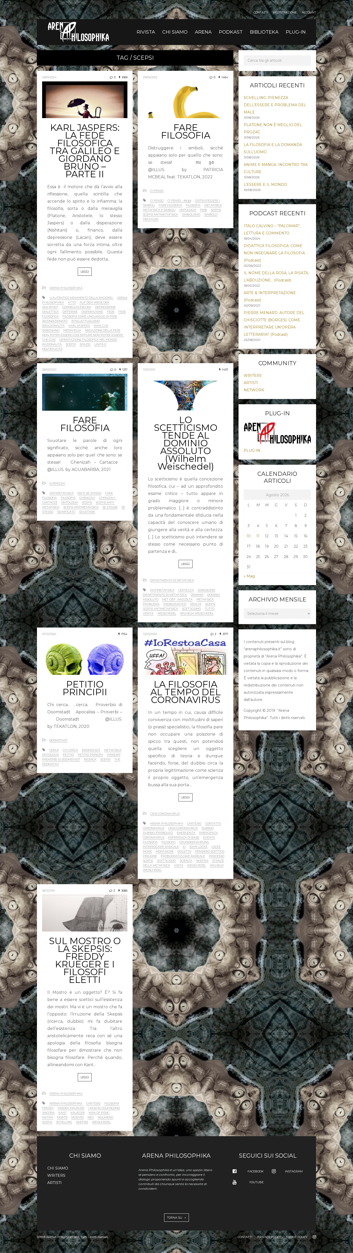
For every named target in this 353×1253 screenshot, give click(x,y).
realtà (195, 604)
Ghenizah (57, 483)
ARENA (203, 32)
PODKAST (231, 32)
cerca (54, 750)
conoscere (206, 590)
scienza (186, 860)
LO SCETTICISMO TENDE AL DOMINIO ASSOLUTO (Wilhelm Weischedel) (185, 443)
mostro (77, 1117)
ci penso (157, 200)
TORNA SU (175, 1217)
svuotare (87, 512)
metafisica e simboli (159, 210)
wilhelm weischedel (196, 613)
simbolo (210, 214)
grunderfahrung (194, 842)
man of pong (99, 1112)
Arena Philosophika (65, 288)
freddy (48, 1108)
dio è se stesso (89, 493)
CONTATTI (261, 12)
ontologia (187, 210)
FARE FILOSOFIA (185, 131)
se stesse (110, 507)
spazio (85, 344)
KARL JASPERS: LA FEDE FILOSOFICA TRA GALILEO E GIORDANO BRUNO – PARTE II (85, 151)
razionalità (52, 344)
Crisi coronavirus (165, 813)
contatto (213, 823)
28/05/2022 (49, 369)
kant (62, 1112)
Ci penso (157, 191)
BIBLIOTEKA (264, 32)
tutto (209, 608)
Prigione (150, 856)
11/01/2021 (149, 369)
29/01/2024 (49, 77)
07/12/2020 (49, 634)
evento (209, 837)
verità (148, 613)
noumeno (105, 1117)
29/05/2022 (150, 77)
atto (72, 302)
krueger (78, 1112)
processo (216, 856)
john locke (198, 847)
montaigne (165, 851)
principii (113, 755)
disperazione (92, 312)
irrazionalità (53, 325)
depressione (105, 307)
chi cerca (70, 750)
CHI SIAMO (175, 32)
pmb (203, 210)
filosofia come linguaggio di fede (90, 316)
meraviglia (72, 330)
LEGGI (85, 271)
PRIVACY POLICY (269, 1237)
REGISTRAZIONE (285, 12)
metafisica (213, 205)
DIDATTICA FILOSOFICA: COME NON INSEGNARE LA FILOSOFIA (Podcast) (274, 253)
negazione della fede (102, 330)
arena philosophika (166, 823)
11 (257, 536)
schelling (64, 1122)
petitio (68, 755)
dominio (197, 595)
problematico (174, 604)
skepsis (202, 860)
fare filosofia (170, 205)
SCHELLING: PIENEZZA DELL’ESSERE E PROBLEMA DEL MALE (275, 104)
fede (110, 312)
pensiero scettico (209, 851)
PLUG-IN (296, 32)
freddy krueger (71, 1108)
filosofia (193, 205)
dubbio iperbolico (158, 833)
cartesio (194, 823)
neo (91, 1117)
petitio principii (90, 755)
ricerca (90, 759)
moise (147, 851)
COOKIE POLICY (297, 1237)
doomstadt (91, 750)
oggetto (184, 851)
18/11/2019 (48, 890)
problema (151, 604)
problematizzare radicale (183, 856)
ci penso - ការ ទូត (179, 200)
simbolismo (191, 214)
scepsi (71, 344)
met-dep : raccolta (177, 599)
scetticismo (191, 608)
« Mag (249, 576)
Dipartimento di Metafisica (172, 580)
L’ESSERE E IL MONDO (265, 184)
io (184, 847)
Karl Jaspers (79, 325)
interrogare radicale (161, 847)
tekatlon (150, 219)
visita (178, 865)
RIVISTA (146, 32)
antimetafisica (61, 493)
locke (216, 847)
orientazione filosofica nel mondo (88, 339)
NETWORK (254, 390)
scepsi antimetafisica (160, 214)
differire (70, 312)
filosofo (168, 842)
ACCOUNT (309, 12)
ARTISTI (251, 382)
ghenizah (87, 498)
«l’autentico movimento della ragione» (81, 298)
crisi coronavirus (183, 828)
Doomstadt (58, 740)
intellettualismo (85, 321)
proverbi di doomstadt (61, 759)
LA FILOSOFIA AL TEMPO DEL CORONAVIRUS (185, 692)
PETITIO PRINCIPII (85, 688)
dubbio (207, 828)
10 (249, 536)
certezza (186, 590)
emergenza (186, 833)
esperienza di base (183, 837)
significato (66, 512)
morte (62, 1117)
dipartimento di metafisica (165, 595)
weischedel (166, 613)
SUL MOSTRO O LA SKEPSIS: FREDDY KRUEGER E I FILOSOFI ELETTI (85, 960)
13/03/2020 (150, 634)
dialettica (50, 312)
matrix (47, 1117)
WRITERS (253, 375)
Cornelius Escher (76, 307)
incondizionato (54, 321)
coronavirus (153, 828)
